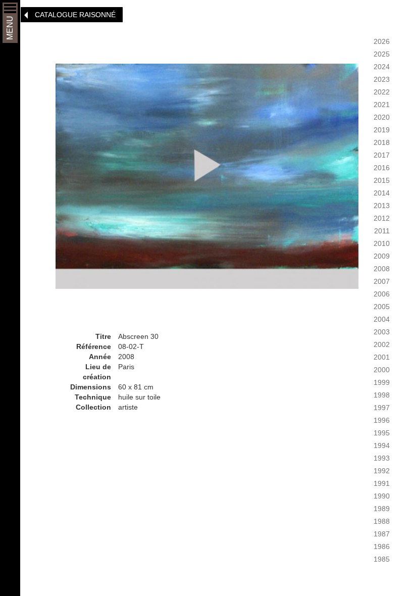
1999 (382, 382)
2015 (382, 180)
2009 (382, 256)
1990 (382, 496)
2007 (382, 281)
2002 (382, 344)
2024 (382, 67)
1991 (382, 483)
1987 (382, 534)
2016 (382, 168)
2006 (382, 294)
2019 (382, 130)
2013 (382, 206)
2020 (382, 117)
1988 (382, 521)
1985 (382, 559)
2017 (382, 155)
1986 (382, 546)
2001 (382, 357)
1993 (382, 458)
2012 (382, 218)
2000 (382, 370)
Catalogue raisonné (75, 15)
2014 (382, 193)
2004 (382, 319)
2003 (382, 332)
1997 (382, 408)
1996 (382, 420)
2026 (382, 41)
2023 (382, 79)
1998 (382, 395)
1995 (382, 433)
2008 (382, 269)
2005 (382, 307)
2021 (382, 105)
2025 (382, 54)
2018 (382, 142)
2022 (382, 92)
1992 (382, 471)
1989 (382, 509)
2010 (382, 243)
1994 (382, 445)
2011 (382, 231)
